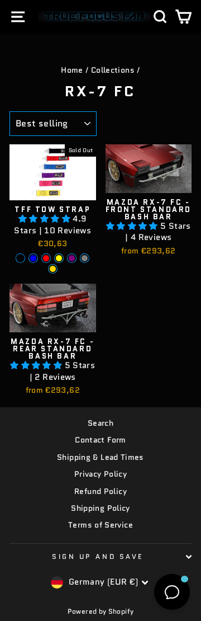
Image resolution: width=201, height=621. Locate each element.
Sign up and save (97, 556)
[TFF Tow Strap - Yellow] (59, 258)
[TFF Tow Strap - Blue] (33, 258)
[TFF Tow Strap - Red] (46, 258)
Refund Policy (100, 491)
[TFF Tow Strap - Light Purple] (72, 258)
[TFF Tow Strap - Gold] (53, 269)
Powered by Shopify (101, 611)
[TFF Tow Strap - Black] (20, 258)
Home (72, 70)
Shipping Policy (100, 508)
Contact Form (100, 440)
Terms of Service (100, 525)
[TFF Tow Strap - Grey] (84, 258)
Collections (113, 70)
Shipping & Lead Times (100, 457)
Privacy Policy (100, 474)
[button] (45, 218)
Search (100, 423)
